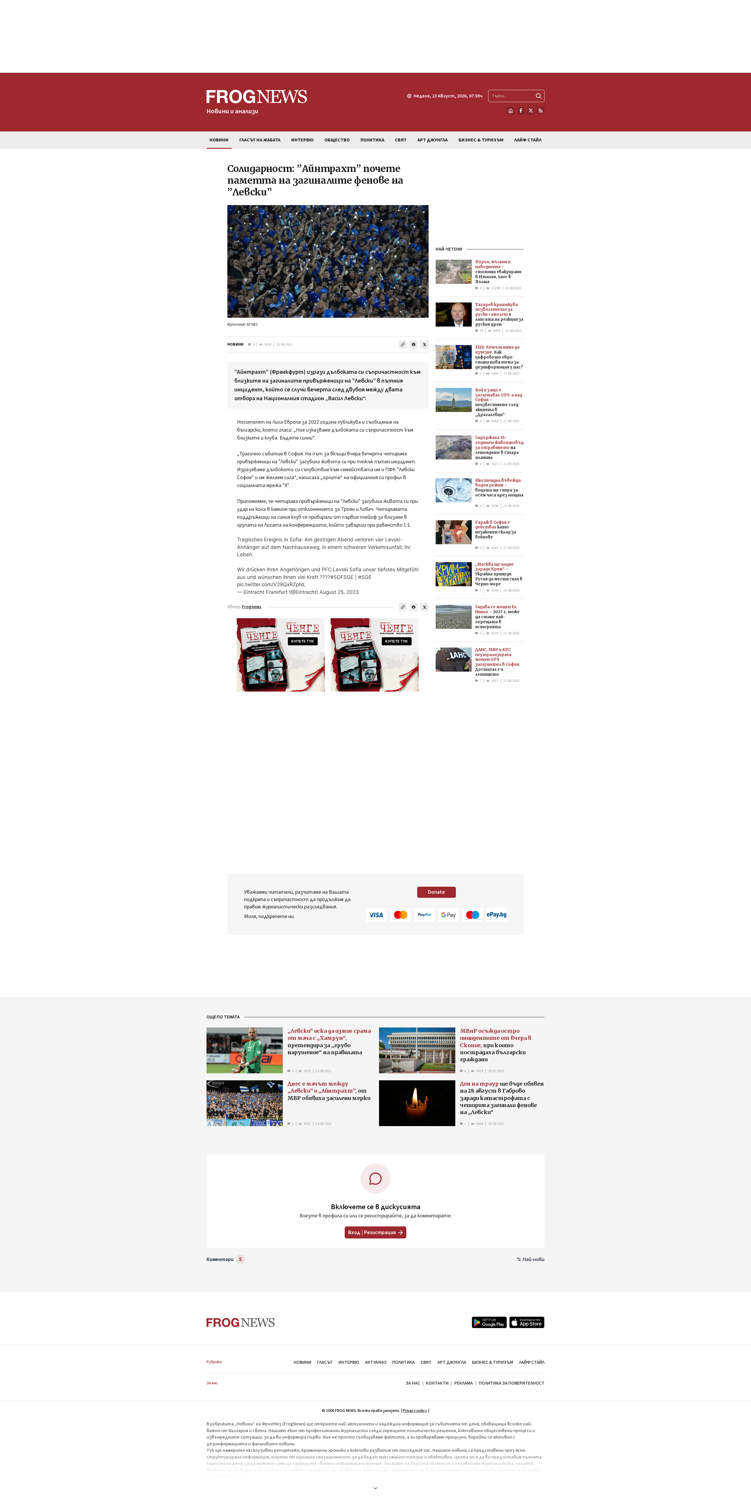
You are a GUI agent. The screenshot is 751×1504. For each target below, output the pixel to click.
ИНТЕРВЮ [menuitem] (302, 140)
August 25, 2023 (339, 592)
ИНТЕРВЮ (349, 1362)
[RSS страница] (540, 110)
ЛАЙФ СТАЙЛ (531, 1362)
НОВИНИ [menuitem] (219, 140)
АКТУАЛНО (375, 1362)
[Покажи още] (375, 1488)
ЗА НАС (413, 1383)
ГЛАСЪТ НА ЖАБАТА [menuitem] (259, 140)
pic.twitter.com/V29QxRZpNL (271, 584)
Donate (436, 892)
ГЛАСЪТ (325, 1362)
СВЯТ (426, 1362)
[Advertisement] (375, 36)
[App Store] (526, 1322)
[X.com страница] (531, 110)
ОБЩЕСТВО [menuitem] (337, 140)
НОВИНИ (235, 344)
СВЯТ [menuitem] (401, 140)
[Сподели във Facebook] (414, 344)
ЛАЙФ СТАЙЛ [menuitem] (528, 140)
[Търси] (538, 96)
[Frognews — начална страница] (241, 1322)
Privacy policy (415, 1411)
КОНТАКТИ (437, 1383)
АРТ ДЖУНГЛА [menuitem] (432, 140)
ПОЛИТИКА (403, 1362)
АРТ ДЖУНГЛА (451, 1362)
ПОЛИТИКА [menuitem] (372, 140)
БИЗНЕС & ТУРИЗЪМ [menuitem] (481, 140)
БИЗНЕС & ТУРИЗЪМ (492, 1362)
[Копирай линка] (403, 344)
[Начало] (511, 110)
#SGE (364, 577)
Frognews (251, 607)
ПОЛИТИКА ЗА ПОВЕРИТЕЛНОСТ (511, 1383)
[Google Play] (489, 1322)
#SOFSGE (341, 577)
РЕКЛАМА (463, 1383)
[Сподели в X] (424, 344)
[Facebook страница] (521, 110)
